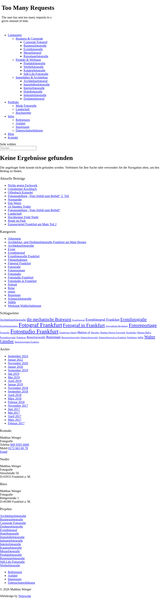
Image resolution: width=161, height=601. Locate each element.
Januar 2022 (15, 359)
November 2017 (18, 405)
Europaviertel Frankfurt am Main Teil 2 (32, 224)
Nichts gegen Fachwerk (22, 185)
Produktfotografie (34, 63)
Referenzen (23, 119)
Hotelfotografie (33, 91)
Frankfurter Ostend (68, 333)
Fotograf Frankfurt (19, 263)
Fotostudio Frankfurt (20, 277)
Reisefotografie (36, 337)
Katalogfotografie (34, 70)
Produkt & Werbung (28, 59)
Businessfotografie (35, 45)
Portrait (12, 284)
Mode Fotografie (26, 105)
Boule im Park (17, 220)
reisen (11, 291)
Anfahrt (20, 123)
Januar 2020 (15, 366)
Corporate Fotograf (35, 42)
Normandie (15, 199)
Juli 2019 (13, 373)
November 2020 (18, 363)
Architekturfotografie (21, 245)
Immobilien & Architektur (32, 77)
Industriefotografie (35, 95)
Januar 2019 (15, 384)
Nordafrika (131, 333)
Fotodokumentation (9, 326)
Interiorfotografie (34, 88)
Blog (11, 134)
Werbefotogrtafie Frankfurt (27, 342)
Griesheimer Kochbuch (22, 189)
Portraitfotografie (8, 337)
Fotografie (14, 267)
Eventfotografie (33, 49)
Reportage (14, 295)
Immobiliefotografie (12, 537)
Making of (83, 332)
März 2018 (14, 398)
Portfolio (13, 102)
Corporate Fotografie (13, 523)
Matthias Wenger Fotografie (112, 333)
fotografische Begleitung (117, 326)
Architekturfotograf (36, 81)
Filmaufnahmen (17, 259)
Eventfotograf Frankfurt (103, 320)
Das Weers (14, 203)
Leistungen (15, 35)
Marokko (95, 333)
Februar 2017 (16, 423)
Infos (11, 116)
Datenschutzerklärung (29, 130)
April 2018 (14, 395)
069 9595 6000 (19, 444)
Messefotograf (32, 52)
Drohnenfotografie (11, 526)
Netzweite (24, 596)
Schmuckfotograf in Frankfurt (112, 337)
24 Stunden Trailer (19, 206)
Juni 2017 (14, 409)
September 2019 (18, 370)
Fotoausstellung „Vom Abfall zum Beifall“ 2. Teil (38, 196)
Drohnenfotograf (34, 98)
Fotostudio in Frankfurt (22, 281)
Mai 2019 (14, 377)
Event (11, 249)
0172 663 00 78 (18, 448)
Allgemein (14, 238)
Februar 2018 (16, 402)
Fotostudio (14, 274)
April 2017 (14, 416)
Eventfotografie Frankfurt (23, 256)
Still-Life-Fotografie (36, 74)
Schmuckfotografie (19, 298)
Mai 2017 (14, 412)
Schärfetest (132, 337)
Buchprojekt (23, 112)
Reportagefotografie (36, 56)
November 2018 (18, 388)
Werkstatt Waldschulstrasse (24, 305)
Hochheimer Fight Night (23, 217)
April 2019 (14, 381)
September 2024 (18, 356)
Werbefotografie (34, 67)
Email (3, 451)
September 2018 (18, 391)
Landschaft (22, 109)
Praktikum (21, 337)
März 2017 (14, 419)
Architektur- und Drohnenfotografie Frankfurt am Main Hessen (47, 242)
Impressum (22, 127)
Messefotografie (10, 551)
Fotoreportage (16, 270)
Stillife (12, 302)
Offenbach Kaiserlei (20, 192)
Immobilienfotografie (37, 84)
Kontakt (13, 137)
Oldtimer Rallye (144, 333)
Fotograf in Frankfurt (84, 325)
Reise (11, 288)
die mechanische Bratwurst (49, 319)
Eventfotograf (16, 252)
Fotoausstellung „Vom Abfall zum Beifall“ (34, 210)
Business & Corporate (29, 38)
